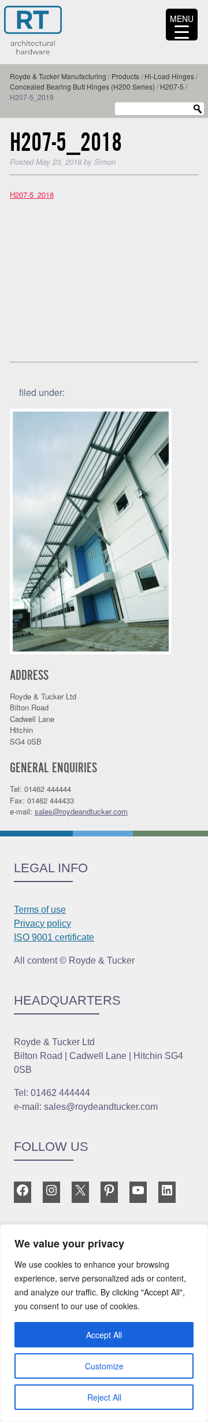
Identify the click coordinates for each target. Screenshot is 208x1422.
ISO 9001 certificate (54, 937)
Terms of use (40, 909)
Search (197, 109)
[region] (104, 1323)
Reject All (104, 1397)
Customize (104, 1366)
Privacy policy (42, 923)
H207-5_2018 (32, 194)
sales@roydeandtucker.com (81, 811)
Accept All (104, 1334)
